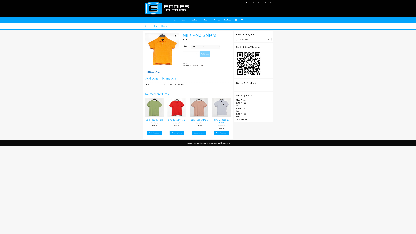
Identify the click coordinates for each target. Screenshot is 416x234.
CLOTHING (193, 65)
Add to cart (205, 54)
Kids (205, 20)
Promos (217, 20)
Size (185, 46)
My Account (250, 3)
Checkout (268, 3)
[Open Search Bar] (242, 20)
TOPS (201, 65)
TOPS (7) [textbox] (253, 39)
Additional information (155, 72)
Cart (259, 3)
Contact (227, 20)
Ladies (194, 20)
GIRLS (197, 65)
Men (183, 20)
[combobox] (253, 39)
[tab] (155, 72)
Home (175, 20)
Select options (154, 133)
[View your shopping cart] (236, 20)
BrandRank (226, 143)
